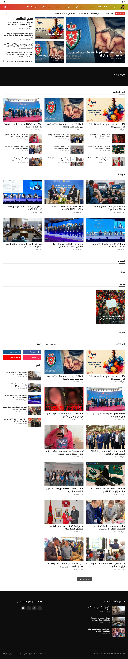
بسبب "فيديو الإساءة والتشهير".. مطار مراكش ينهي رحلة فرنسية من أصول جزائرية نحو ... (18, 35)
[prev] (4, 13)
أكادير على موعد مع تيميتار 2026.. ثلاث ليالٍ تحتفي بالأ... (107, 125)
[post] (95, 40)
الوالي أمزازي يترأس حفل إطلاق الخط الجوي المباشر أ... (58, 136)
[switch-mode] (5, 2)
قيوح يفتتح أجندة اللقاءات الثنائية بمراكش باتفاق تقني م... (67, 207)
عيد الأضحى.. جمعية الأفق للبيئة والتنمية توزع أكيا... (58, 159)
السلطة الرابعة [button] (78, 7)
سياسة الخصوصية (40, 653)
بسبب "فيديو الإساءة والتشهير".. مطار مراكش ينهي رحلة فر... (65, 415)
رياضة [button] (67, 7)
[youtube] (23, 608)
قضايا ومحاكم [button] (47, 7)
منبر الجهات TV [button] (32, 7)
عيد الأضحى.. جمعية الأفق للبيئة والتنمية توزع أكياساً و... (105, 565)
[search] (5, 7)
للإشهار (19, 653)
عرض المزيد (85, 579)
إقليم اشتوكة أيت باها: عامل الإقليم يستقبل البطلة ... (98, 159)
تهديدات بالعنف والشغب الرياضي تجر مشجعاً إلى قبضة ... (99, 147)
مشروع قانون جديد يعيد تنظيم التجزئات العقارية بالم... (16, 373)
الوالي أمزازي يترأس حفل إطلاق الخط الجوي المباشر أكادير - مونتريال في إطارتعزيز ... (18, 44)
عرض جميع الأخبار (51, 345)
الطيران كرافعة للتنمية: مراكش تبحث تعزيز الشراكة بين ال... (24, 207)
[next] (7, 13)
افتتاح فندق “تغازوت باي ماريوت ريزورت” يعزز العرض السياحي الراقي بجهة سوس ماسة (84, 13)
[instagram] (34, 608)
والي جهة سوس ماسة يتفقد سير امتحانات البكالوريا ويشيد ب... (108, 527)
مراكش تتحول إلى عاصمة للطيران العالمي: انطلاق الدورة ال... (67, 245)
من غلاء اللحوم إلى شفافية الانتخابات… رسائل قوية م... (17, 385)
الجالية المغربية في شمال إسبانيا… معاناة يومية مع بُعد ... (108, 207)
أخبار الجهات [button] (102, 7)
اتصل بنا (122, 2)
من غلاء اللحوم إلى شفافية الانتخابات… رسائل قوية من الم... (24, 245)
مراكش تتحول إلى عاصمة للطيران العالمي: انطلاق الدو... (15, 397)
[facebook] (40, 608)
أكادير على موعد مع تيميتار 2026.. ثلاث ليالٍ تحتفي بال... (50, 33)
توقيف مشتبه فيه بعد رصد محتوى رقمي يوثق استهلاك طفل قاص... (64, 452)
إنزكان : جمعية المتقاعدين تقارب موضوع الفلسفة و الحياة (64, 490)
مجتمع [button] (58, 7)
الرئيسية (113, 7)
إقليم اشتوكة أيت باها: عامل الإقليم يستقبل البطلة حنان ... (66, 527)
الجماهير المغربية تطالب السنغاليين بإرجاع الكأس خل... (111, 317)
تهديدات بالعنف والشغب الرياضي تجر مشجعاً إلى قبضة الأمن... (107, 490)
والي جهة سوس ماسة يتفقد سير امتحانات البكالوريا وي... (16, 147)
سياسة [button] (91, 7)
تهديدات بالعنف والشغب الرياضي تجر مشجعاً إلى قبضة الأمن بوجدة (18, 62)
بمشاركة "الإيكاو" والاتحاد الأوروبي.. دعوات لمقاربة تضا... (108, 245)
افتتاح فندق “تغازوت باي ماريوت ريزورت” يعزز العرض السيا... (23, 125)
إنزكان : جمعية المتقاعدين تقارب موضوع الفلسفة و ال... (58, 147)
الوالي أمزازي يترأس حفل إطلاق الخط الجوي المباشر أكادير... (107, 452)
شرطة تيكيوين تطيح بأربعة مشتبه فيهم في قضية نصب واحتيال (49, 57)
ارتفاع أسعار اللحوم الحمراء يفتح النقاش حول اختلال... (99, 630)
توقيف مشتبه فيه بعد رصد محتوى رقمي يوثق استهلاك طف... (16, 136)
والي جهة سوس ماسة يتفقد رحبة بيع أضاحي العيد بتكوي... (16, 159)
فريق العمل (28, 653)
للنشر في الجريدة (9, 653)
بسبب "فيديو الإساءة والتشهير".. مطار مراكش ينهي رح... (99, 136)
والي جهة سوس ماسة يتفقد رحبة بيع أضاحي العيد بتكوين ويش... (65, 565)
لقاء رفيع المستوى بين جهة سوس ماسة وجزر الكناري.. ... (15, 408)
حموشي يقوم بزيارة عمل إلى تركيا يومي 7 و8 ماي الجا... (15, 420)
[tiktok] (28, 608)
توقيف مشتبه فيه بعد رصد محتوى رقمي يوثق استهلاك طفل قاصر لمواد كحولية (19, 53)
